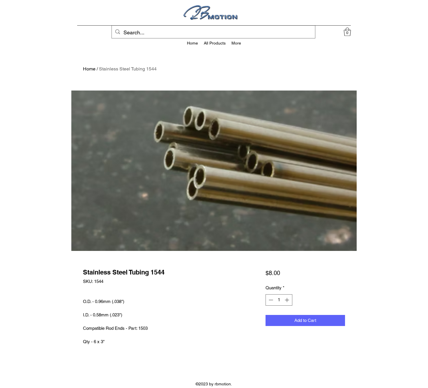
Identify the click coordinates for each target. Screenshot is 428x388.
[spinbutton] (279, 300)
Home (89, 69)
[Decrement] (270, 300)
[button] (347, 32)
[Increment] (287, 300)
